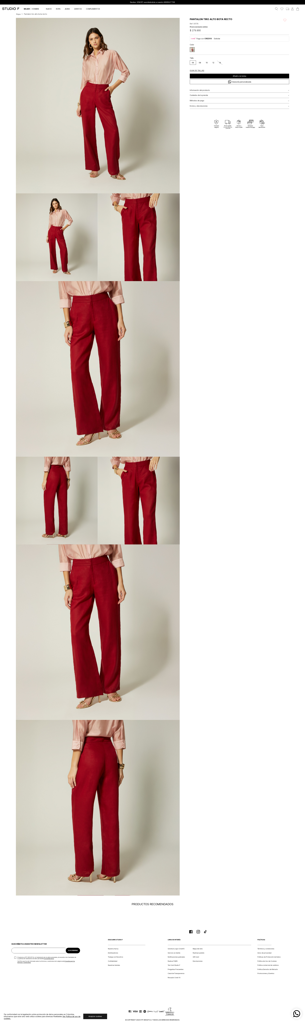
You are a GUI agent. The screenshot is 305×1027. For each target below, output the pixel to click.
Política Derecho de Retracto (267, 969)
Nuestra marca (113, 949)
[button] (192, 49)
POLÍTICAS (261, 940)
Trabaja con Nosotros (115, 957)
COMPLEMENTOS (93, 9)
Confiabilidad (112, 961)
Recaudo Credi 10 (174, 977)
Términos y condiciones (265, 949)
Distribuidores (113, 953)
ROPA (58, 9)
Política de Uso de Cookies (267, 961)
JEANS (67, 9)
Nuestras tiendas (114, 965)
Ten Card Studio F (174, 965)
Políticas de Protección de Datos (269, 957)
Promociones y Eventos (265, 973)
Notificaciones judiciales (176, 957)
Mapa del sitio (198, 949)
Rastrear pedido (198, 953)
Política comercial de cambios (268, 965)
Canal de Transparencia (176, 973)
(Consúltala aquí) (49, 958)
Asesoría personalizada (241, 82)
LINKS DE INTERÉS (174, 940)
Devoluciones (198, 961)
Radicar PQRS (173, 961)
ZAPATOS (78, 9)
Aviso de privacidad (264, 953)
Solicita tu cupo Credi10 (176, 949)
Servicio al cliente (174, 953)
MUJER (27, 9)
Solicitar (217, 39)
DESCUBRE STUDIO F (115, 940)
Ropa (18, 14)
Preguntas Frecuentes (175, 969)
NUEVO (49, 9)
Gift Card (196, 957)
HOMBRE (35, 9)
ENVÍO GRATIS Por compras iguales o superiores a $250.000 (152, 2)
